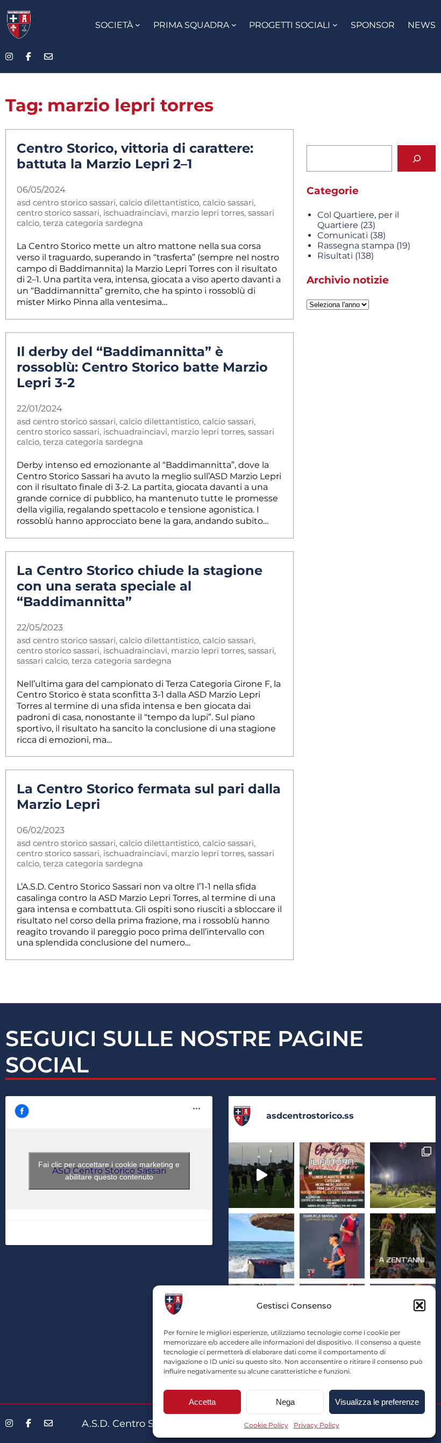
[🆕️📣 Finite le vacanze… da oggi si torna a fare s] (261, 1246)
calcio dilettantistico (159, 202)
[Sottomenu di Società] (137, 24)
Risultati (335, 256)
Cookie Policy (266, 1425)
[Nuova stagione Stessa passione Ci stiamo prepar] (261, 1175)
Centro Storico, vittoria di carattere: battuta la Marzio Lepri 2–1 (135, 156)
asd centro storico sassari (66, 202)
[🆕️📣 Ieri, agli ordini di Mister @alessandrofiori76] (403, 1175)
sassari (261, 650)
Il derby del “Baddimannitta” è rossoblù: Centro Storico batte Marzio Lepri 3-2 (142, 367)
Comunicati (342, 235)
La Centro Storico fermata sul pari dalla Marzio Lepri (149, 796)
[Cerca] (416, 158)
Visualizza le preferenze (377, 1401)
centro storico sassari (58, 213)
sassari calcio (42, 661)
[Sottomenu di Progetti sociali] (335, 24)
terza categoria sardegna (93, 223)
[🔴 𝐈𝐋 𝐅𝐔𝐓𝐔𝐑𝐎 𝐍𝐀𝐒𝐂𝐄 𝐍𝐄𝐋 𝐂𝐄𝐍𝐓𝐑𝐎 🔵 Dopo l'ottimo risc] (332, 1175)
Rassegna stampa (355, 245)
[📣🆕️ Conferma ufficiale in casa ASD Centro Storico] (332, 1246)
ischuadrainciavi (135, 213)
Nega (285, 1401)
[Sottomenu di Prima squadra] (234, 24)
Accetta (202, 1401)
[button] (419, 1305)
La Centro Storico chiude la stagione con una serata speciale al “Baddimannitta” (139, 586)
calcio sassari (228, 202)
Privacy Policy (316, 1425)
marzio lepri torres (207, 213)
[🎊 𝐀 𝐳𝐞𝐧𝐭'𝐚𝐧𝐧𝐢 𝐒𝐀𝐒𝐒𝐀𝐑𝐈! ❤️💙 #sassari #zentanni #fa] (403, 1246)
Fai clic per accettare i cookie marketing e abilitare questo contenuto (109, 1170)
